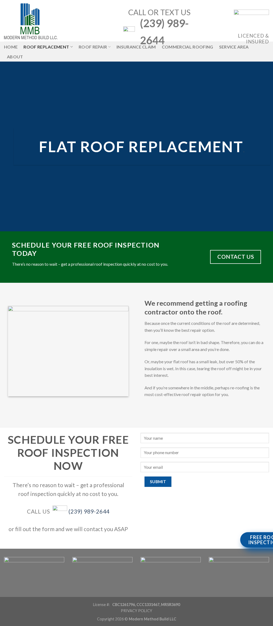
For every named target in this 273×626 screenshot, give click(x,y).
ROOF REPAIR (93, 46)
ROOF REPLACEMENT (46, 46)
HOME (11, 46)
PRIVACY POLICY (136, 610)
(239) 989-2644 (89, 511)
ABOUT (15, 56)
